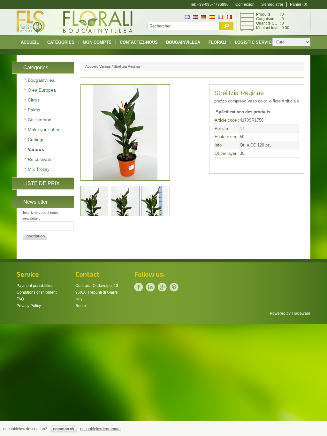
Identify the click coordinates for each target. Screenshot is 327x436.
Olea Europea (42, 90)
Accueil (30, 42)
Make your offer (44, 129)
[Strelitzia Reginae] (94, 201)
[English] (187, 17)
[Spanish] (212, 17)
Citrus (34, 99)
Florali (217, 42)
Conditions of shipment (37, 292)
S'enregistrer (272, 4)
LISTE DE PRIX (41, 183)
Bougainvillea (183, 42)
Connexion (245, 4)
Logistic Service (254, 42)
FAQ (20, 299)
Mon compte (97, 42)
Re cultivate (39, 159)
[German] (203, 17)
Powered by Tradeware (290, 313)
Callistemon (39, 119)
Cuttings (36, 139)
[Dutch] (195, 17)
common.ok (63, 429)
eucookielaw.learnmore (100, 429)
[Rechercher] (226, 26)
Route (80, 306)
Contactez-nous (139, 42)
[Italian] (229, 17)
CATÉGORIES (60, 42)
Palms (34, 109)
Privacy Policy (29, 306)
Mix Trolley (38, 169)
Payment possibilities (35, 285)
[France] (221, 17)
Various (36, 149)
